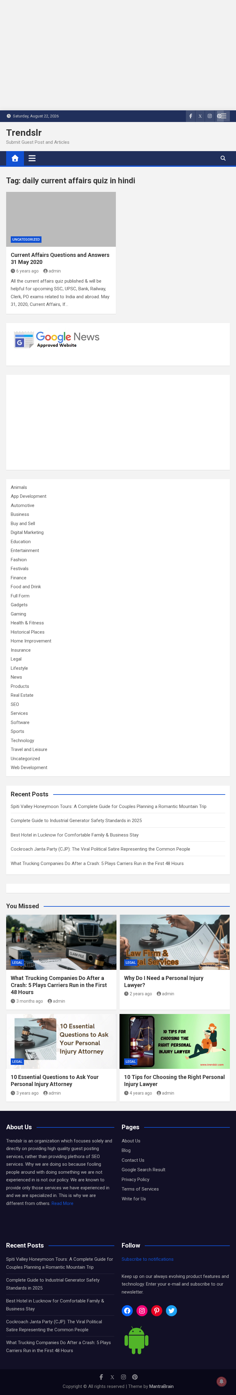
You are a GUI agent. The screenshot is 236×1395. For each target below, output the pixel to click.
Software (20, 722)
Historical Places (28, 632)
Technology (22, 740)
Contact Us (133, 1160)
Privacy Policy (135, 1179)
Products (20, 686)
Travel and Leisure (29, 749)
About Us (131, 1141)
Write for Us (134, 1199)
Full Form (20, 596)
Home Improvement (31, 641)
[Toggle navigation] (32, 158)
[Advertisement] (118, 422)
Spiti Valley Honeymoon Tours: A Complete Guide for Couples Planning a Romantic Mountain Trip (108, 806)
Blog (126, 1150)
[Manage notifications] (221, 1381)
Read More (62, 1203)
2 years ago (141, 993)
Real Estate (22, 695)
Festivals (20, 568)
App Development (28, 496)
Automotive (22, 505)
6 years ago (27, 271)
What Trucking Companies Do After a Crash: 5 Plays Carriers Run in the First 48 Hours (97, 863)
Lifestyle (19, 668)
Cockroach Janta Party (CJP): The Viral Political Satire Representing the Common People (100, 849)
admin (55, 271)
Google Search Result (143, 1169)
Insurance (21, 650)
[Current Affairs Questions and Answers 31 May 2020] (61, 219)
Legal (16, 659)
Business (20, 514)
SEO (15, 704)
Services (19, 713)
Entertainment (25, 550)
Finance (18, 578)
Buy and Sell (23, 523)
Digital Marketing (27, 532)
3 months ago (29, 1001)
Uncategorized (26, 240)
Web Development (29, 767)
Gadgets (19, 605)
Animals (19, 487)
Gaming (18, 614)
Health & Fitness (27, 623)
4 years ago (141, 1093)
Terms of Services (140, 1189)
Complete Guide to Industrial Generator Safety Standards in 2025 (76, 820)
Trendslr (24, 132)
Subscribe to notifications (148, 1259)
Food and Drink (26, 586)
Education (21, 541)
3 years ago (27, 1093)
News (16, 677)
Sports (17, 731)
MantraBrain (161, 1386)
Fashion (19, 559)
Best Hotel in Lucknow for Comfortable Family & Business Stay (75, 835)
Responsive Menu (223, 116)
